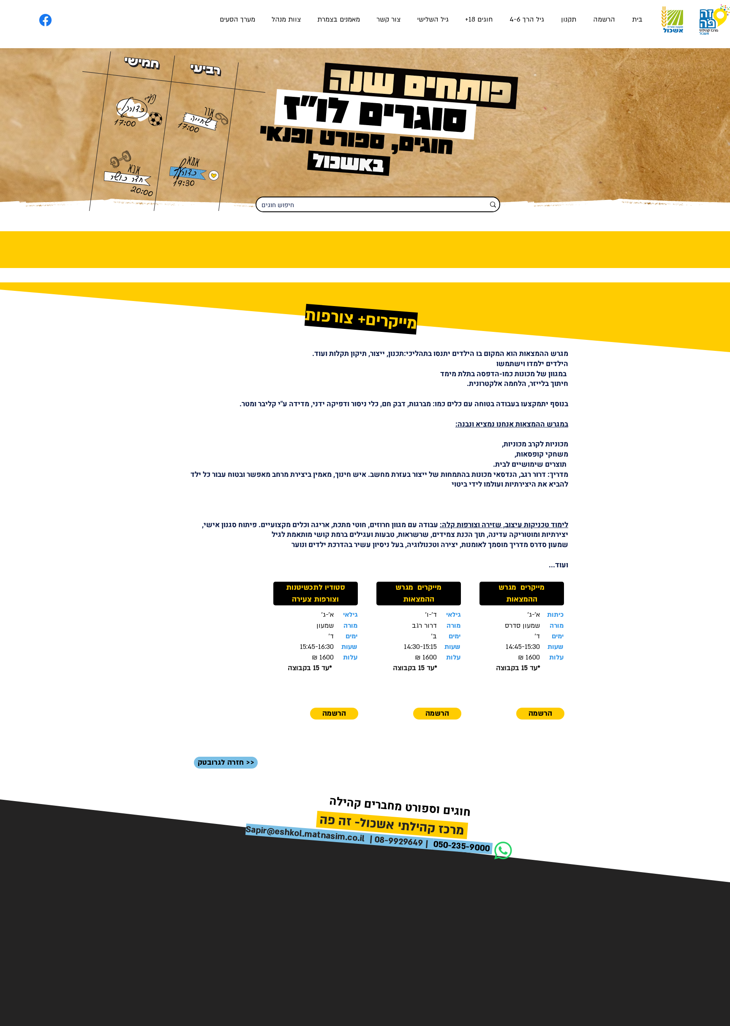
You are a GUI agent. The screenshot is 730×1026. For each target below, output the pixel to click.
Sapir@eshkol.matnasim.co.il (305, 834)
